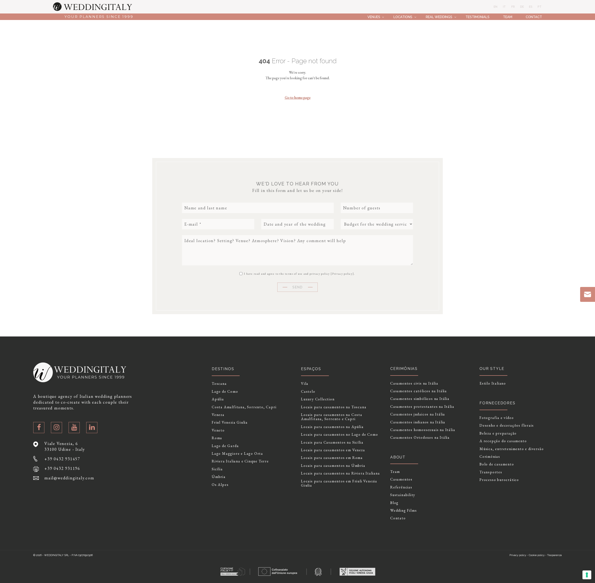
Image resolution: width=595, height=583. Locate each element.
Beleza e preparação (498, 433)
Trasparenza (554, 555)
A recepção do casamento (503, 441)
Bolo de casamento (496, 464)
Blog (394, 503)
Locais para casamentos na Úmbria (333, 466)
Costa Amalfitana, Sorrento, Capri (244, 407)
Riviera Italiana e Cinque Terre (240, 461)
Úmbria (219, 477)
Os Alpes (220, 485)
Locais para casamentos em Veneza (333, 450)
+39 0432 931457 (62, 458)
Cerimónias (489, 457)
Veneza (218, 415)
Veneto (218, 430)
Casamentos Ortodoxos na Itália (420, 437)
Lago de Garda (225, 446)
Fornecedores (497, 403)
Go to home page (298, 97)
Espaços (311, 369)
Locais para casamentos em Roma (332, 458)
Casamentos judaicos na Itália (417, 414)
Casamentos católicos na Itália (418, 391)
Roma (217, 438)
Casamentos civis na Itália (414, 383)
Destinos (223, 369)
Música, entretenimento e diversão (511, 449)
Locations (402, 17)
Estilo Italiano (492, 383)
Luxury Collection (318, 399)
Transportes (490, 472)
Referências (401, 487)
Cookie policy (537, 555)
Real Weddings (439, 17)
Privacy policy (342, 274)
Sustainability (402, 495)
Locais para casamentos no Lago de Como (339, 434)
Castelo (308, 391)
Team (507, 17)
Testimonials (477, 17)
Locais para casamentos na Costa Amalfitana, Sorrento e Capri (331, 417)
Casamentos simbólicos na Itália (420, 399)
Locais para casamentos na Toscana (333, 407)
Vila (304, 384)
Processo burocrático (499, 480)
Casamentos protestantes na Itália (422, 407)
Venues (373, 17)
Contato (398, 518)
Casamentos (401, 479)
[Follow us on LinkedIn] (91, 427)
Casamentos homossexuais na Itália (422, 430)
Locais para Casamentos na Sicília (332, 442)
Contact (534, 17)
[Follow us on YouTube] (74, 427)
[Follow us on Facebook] (38, 427)
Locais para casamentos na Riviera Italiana (340, 473)
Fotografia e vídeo (496, 418)
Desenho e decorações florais (506, 425)
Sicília (217, 469)
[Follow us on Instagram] (56, 427)
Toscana (219, 384)
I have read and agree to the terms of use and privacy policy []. (299, 273)
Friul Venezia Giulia (230, 422)
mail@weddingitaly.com (69, 478)
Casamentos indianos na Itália (417, 422)
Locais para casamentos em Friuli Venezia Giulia (339, 483)
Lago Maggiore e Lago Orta (237, 453)
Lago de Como (225, 391)
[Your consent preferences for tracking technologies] (586, 574)
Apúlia (218, 399)
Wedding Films (403, 510)
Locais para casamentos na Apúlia (332, 427)
